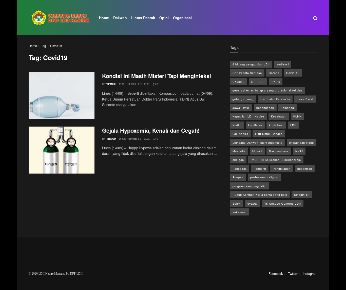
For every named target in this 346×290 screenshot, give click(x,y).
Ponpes (238, 177)
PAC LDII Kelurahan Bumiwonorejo (276, 160)
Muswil (257, 151)
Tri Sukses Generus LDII (282, 203)
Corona (274, 73)
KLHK (297, 116)
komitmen (255, 125)
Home (104, 17)
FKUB (276, 82)
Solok (237, 203)
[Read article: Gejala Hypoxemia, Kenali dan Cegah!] (61, 150)
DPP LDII (258, 82)
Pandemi (260, 168)
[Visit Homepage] (60, 18)
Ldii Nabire (240, 134)
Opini (164, 17)
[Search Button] (315, 17)
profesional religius (264, 177)
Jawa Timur (241, 108)
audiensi (283, 64)
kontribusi (276, 125)
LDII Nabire (46, 273)
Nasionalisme (279, 151)
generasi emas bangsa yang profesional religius (268, 90)
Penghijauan (282, 168)
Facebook (275, 273)
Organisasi (182, 17)
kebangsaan (265, 108)
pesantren (304, 168)
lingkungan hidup (301, 142)
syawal (252, 203)
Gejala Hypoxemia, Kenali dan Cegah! (151, 130)
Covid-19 (292, 73)
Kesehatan (278, 116)
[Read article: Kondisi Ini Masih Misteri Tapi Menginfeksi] (61, 95)
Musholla (239, 151)
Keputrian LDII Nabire (248, 116)
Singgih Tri (302, 194)
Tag (43, 45)
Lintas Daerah (143, 17)
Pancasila (240, 168)
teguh (111, 84)
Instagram (310, 273)
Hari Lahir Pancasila (275, 99)
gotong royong (243, 99)
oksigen (238, 160)
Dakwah (120, 17)
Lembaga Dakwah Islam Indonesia (257, 142)
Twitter (293, 273)
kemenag (287, 108)
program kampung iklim (249, 186)
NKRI (299, 151)
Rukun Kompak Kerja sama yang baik (260, 194)
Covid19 (56, 45)
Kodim (237, 125)
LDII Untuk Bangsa (269, 134)
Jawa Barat (305, 99)
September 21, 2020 (135, 84)
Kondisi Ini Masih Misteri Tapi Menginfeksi (156, 76)
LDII (293, 125)
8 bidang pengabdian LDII (251, 64)
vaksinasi (239, 212)
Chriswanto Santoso (247, 73)
